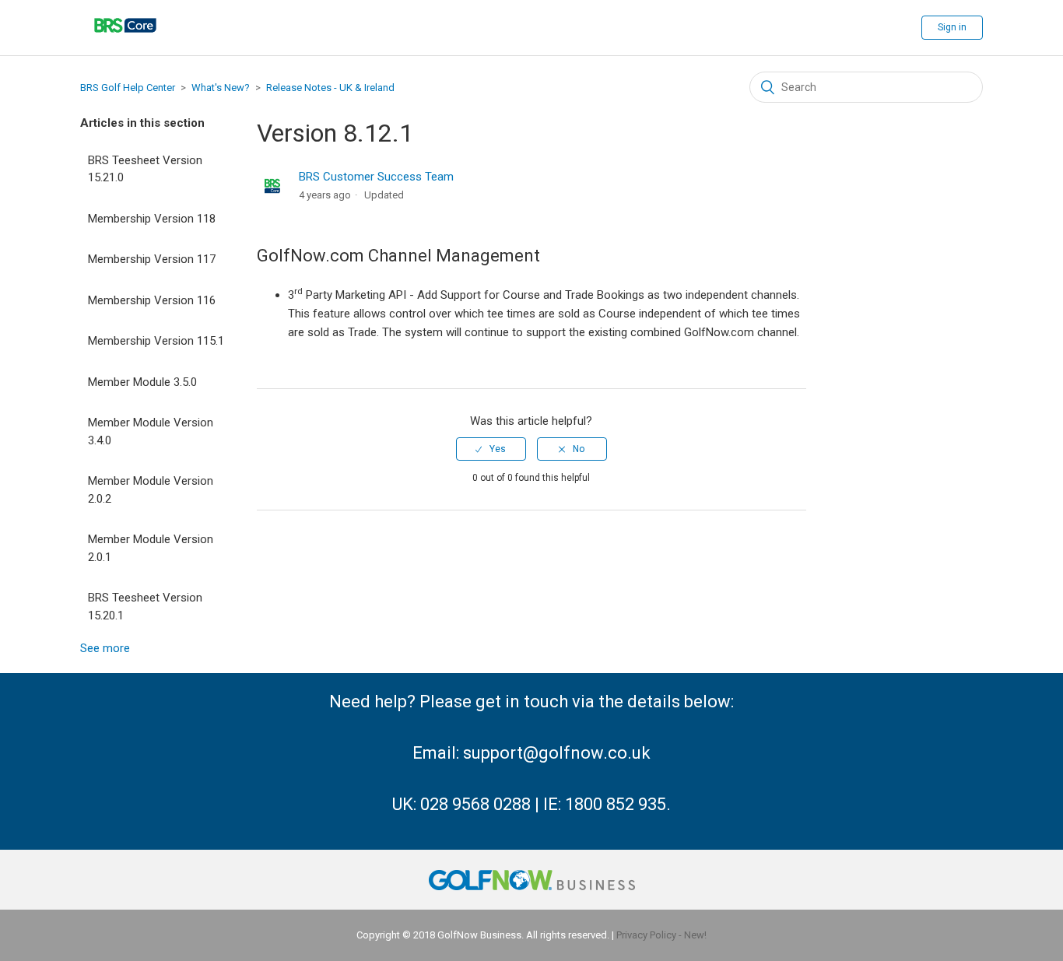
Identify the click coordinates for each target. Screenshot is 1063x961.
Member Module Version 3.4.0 (150, 431)
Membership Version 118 (152, 219)
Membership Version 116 (152, 300)
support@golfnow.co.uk (557, 753)
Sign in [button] (952, 27)
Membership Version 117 (152, 259)
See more (105, 648)
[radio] (491, 449)
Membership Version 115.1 (156, 341)
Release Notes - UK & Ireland (330, 87)
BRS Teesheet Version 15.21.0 (145, 169)
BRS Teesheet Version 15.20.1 (145, 607)
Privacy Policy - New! (661, 935)
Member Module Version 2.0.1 (150, 548)
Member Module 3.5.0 (142, 382)
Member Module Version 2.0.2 (150, 490)
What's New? (220, 87)
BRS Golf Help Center (127, 87)
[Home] (125, 43)
